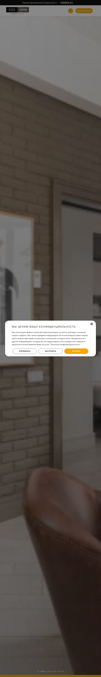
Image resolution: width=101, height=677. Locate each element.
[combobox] (91, 324)
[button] (50, 351)
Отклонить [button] (24, 351)
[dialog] (50, 338)
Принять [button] (76, 351)
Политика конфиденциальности (65, 344)
